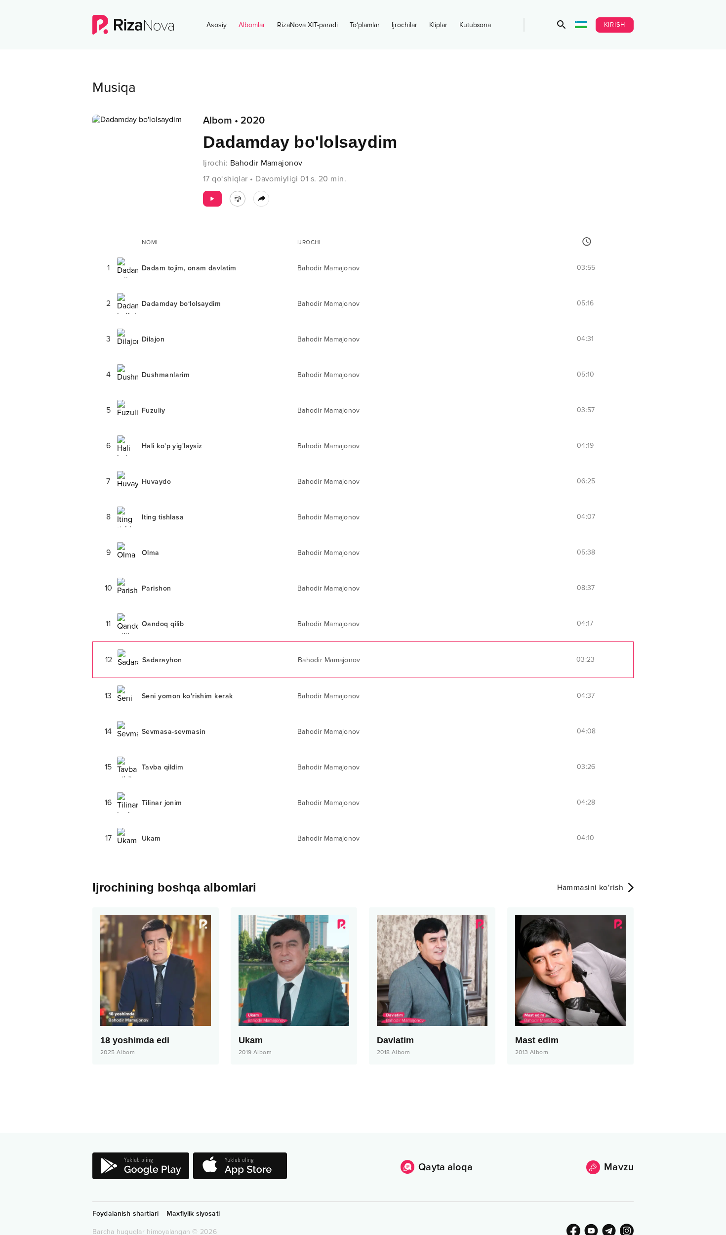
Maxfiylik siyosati (193, 1213)
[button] (561, 24)
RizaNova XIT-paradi (307, 25)
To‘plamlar (365, 25)
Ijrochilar (404, 25)
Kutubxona (475, 25)
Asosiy (216, 25)
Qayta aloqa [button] (445, 1167)
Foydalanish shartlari (125, 1213)
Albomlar (252, 25)
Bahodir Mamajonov (266, 163)
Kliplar (438, 25)
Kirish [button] (615, 25)
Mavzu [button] (619, 1167)
